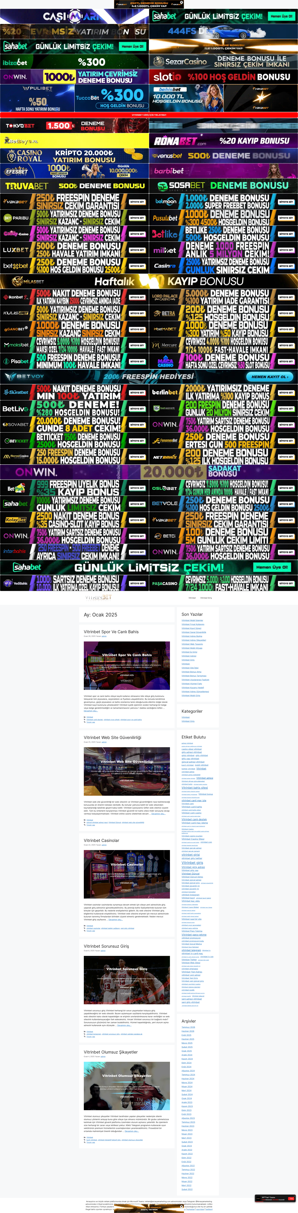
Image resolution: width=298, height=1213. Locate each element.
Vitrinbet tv (206, 950)
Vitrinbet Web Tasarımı (192, 644)
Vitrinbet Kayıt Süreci (191, 628)
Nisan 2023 (187, 1134)
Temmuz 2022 (188, 1169)
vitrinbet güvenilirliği (207, 883)
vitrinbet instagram (93, 1034)
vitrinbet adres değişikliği (191, 775)
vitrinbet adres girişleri (188, 778)
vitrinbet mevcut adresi (188, 910)
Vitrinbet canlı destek (94, 720)
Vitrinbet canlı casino (191, 813)
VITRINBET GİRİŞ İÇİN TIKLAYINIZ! (149, 115)
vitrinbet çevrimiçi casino (191, 984)
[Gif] (149, 281)
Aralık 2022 (187, 1150)
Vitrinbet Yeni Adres (192, 972)
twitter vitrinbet (188, 769)
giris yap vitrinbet (190, 758)
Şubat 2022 (187, 1189)
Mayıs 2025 (187, 1043)
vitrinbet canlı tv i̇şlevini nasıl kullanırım (193, 826)
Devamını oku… (91, 711)
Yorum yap (90, 722)
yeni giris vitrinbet (127, 928)
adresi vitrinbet (187, 743)
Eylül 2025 (186, 1035)
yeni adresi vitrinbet (192, 999)
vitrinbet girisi (191, 854)
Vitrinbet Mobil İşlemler (192, 620)
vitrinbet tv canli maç (192, 953)
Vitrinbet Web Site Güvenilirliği (112, 737)
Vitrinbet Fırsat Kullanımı (193, 624)
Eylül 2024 (186, 1067)
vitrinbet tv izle (206, 957)
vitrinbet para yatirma (190, 928)
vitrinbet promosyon (191, 938)
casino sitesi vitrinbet (192, 749)
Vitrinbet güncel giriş (191, 883)
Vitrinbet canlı (188, 804)
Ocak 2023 (187, 1146)
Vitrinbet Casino (188, 829)
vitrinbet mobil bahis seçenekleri (191, 913)
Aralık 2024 (187, 1055)
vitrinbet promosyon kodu (193, 941)
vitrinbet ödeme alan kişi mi (190, 1005)
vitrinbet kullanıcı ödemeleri (190, 904)
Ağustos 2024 (188, 1071)
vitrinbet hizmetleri (189, 892)
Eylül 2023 (186, 1114)
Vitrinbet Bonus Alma (191, 672)
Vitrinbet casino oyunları (192, 836)
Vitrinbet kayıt (188, 898)
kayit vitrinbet (91, 1140)
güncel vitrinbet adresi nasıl (97, 822)
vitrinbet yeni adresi (191, 975)
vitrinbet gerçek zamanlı (191, 851)
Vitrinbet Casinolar (101, 840)
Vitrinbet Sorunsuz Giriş (106, 946)
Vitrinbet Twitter (189, 959)
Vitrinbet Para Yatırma (192, 931)
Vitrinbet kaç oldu (191, 901)
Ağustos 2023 (188, 1118)
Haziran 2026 (188, 1031)
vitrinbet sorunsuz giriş (111, 1034)
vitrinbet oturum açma (188, 922)
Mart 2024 (186, 1090)
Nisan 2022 (187, 1181)
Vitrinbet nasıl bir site (191, 919)
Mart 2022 (186, 1185)
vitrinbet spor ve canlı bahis (131, 720)
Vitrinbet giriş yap (190, 870)
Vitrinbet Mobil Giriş (191, 695)
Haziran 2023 (188, 1126)
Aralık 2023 (187, 1102)
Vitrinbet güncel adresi (191, 880)
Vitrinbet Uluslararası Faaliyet (195, 680)
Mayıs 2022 (187, 1177)
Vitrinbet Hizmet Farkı (192, 684)
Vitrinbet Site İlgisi (190, 668)
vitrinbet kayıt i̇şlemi (203, 898)
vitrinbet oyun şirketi (111, 720)
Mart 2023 (186, 1138)
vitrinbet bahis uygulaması (189, 794)
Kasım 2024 (187, 1059)
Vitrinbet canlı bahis (192, 806)
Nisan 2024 (187, 1086)
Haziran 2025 (188, 1039)
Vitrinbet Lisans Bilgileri (190, 907)
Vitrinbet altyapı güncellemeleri (193, 781)
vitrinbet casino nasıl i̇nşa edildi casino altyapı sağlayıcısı (195, 832)
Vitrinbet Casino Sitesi (193, 839)
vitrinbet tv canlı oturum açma (190, 957)
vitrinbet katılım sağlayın (110, 928)
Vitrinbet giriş (192, 863)
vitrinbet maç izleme (206, 907)
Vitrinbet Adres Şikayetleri (194, 640)
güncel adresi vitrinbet (193, 762)
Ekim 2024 (186, 1063)
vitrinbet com (206, 842)
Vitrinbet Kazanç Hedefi (193, 687)
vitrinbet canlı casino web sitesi (191, 816)
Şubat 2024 (187, 1094)
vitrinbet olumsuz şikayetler (132, 1140)
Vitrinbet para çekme (194, 934)
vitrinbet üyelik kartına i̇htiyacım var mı (193, 993)
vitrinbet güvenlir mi (190, 889)
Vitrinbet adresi (204, 778)
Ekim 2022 (186, 1158)
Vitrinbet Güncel (114, 822)
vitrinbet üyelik (188, 990)
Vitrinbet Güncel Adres (192, 877)
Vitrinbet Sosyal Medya (192, 944)
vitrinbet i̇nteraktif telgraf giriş (109, 1140)
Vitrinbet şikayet (198, 996)
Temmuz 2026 (188, 1027)
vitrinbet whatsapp (190, 969)
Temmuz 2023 (188, 1122)
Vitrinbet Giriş (206, 598)
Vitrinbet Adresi (189, 656)
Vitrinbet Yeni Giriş (190, 978)
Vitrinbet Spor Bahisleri (190, 947)
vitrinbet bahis (187, 784)
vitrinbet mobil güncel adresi (190, 916)
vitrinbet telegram (191, 950)
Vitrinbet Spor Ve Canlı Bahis (111, 631)
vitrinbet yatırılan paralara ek (131, 1034)
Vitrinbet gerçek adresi (191, 848)
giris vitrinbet (202, 755)
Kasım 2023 (187, 1106)
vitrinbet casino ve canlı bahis (190, 842)
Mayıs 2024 (187, 1082)
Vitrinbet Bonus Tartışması (194, 676)
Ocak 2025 (187, 1051)
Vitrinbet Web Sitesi (191, 962)
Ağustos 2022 (188, 1165)
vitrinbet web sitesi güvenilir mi (191, 966)
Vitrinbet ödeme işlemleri (191, 987)
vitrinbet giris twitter (192, 858)
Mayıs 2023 (187, 1130)
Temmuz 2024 (188, 1075)
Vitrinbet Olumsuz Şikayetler (111, 1052)
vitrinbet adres (188, 772)
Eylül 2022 (186, 1162)
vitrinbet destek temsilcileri (190, 845)
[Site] (74, 201)
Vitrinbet (192, 598)
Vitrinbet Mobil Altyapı (192, 648)
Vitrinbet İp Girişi (189, 652)
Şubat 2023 (187, 1142)
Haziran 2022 (188, 1173)
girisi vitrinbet (188, 755)
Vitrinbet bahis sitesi (195, 787)
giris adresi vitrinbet (192, 752)
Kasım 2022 (187, 1154)
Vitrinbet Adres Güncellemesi (195, 691)
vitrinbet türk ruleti (203, 960)
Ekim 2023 (186, 1110)
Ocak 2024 (187, 1098)
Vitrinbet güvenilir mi (191, 886)
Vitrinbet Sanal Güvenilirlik (194, 632)
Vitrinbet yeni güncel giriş (193, 981)
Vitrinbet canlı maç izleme (195, 823)
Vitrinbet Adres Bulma (192, 636)
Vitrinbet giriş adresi (193, 867)
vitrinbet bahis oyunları (200, 784)
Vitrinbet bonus (205, 794)
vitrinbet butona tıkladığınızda (191, 797)
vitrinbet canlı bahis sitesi (191, 810)
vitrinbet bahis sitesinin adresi (191, 791)
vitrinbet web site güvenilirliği (133, 822)
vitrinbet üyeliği (186, 996)
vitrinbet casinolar (93, 928)
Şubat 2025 (187, 1047)
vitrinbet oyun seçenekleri (191, 925)
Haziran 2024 (188, 1078)
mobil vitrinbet (201, 765)
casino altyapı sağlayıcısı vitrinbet (192, 746)
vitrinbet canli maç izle (194, 800)
